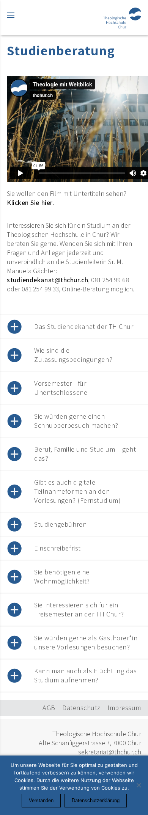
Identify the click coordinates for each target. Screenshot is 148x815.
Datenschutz (81, 707)
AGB (49, 707)
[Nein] (138, 785)
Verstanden (41, 800)
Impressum (124, 707)
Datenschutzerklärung (96, 800)
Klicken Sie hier (30, 202)
